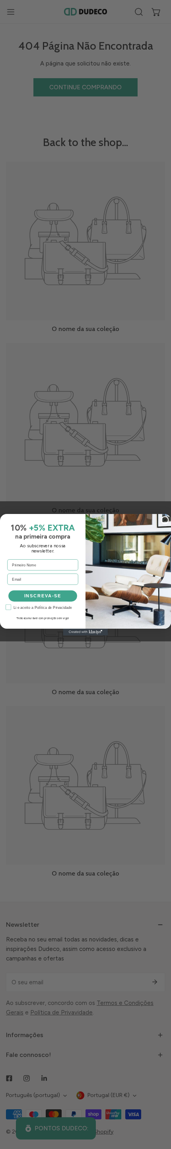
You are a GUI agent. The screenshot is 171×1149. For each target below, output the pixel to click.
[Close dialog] (164, 520)
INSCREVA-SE (43, 595)
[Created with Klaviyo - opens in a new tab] (85, 632)
